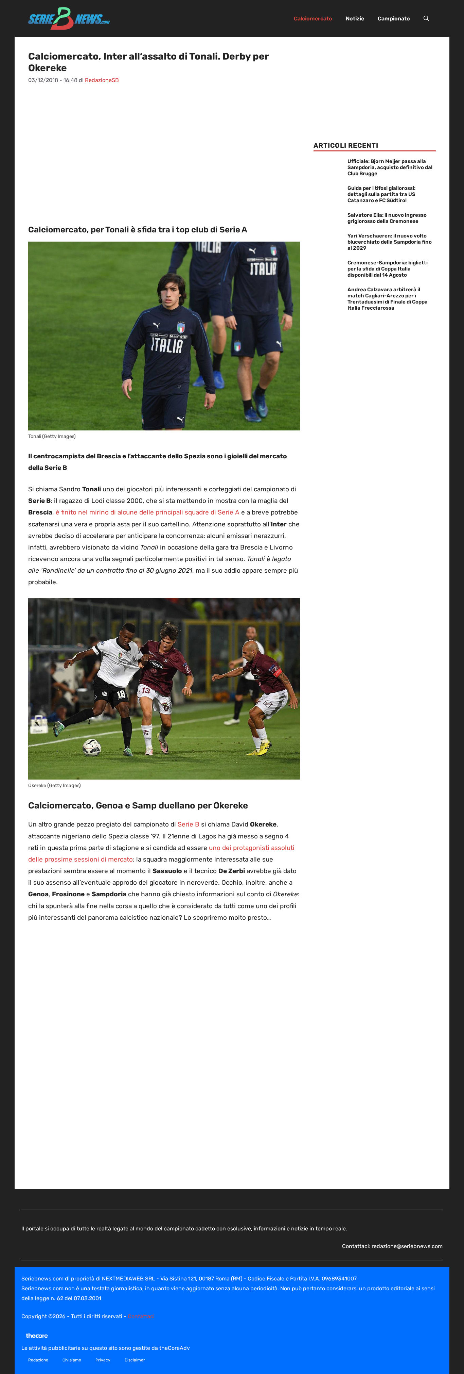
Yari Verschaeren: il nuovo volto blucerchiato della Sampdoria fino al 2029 (389, 242)
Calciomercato (313, 18)
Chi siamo (72, 1360)
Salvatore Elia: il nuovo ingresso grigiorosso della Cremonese (387, 218)
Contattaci (141, 1316)
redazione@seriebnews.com (407, 1246)
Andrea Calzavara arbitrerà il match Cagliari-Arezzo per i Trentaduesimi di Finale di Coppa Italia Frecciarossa (387, 299)
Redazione (38, 1360)
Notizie (355, 18)
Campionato (394, 18)
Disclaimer (135, 1360)
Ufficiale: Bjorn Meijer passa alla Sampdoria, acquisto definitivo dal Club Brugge (389, 167)
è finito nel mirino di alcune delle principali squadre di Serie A (147, 512)
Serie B (188, 824)
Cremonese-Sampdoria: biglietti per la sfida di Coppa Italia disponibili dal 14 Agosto (387, 269)
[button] (426, 19)
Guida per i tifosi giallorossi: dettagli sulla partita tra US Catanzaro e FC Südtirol (381, 194)
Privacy (102, 1360)
